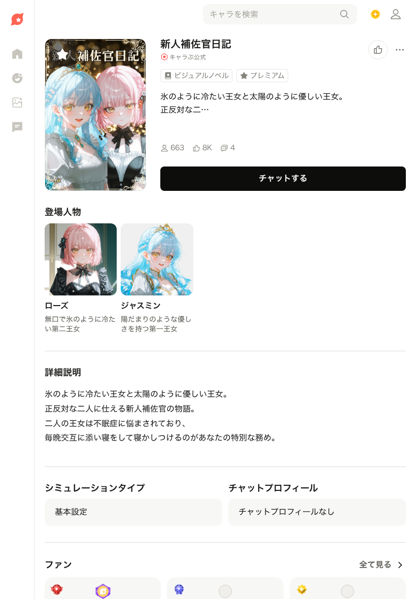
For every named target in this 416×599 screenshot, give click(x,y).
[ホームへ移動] (17, 19)
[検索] (344, 14)
